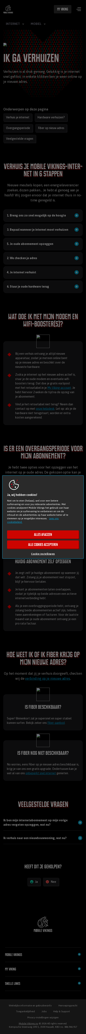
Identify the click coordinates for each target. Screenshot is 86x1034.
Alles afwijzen (43, 534)
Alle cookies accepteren (43, 545)
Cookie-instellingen (43, 553)
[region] (43, 517)
